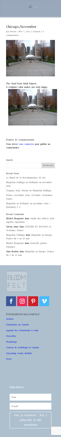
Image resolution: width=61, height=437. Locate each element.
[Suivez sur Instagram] (22, 301)
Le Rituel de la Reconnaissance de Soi (25, 177)
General (36, 31)
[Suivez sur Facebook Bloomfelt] (11, 301)
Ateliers (10, 319)
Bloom (13, 31)
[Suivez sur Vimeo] (44, 301)
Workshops (12, 341)
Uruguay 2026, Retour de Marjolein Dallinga (28, 190)
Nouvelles (11, 336)
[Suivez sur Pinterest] (33, 301)
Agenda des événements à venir (22, 330)
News (9, 359)
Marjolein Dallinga (15, 235)
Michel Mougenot (15, 243)
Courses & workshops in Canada (22, 347)
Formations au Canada (17, 324)
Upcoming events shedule (19, 353)
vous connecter (26, 144)
